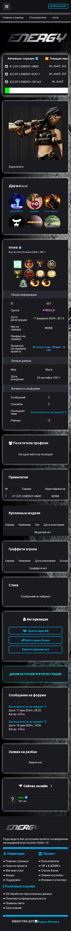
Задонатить (16, 166)
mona (21, 714)
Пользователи (37, 17)
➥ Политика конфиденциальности (24, 898)
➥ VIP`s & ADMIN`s (49, 865)
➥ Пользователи (48, 861)
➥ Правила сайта (13, 903)
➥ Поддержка (11, 879)
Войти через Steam (37, 640)
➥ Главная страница (15, 861)
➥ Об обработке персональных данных (27, 893)
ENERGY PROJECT (23, 921)
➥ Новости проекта (15, 865)
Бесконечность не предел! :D (49, 412)
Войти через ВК (37, 630)
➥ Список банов (48, 870)
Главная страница (13, 17)
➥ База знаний (12, 907)
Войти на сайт (58, 6)
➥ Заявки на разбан (50, 875)
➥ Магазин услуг (13, 870)
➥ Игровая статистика (52, 879)
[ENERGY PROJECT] (35, 38)
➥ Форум (8, 875)
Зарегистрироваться (35, 649)
